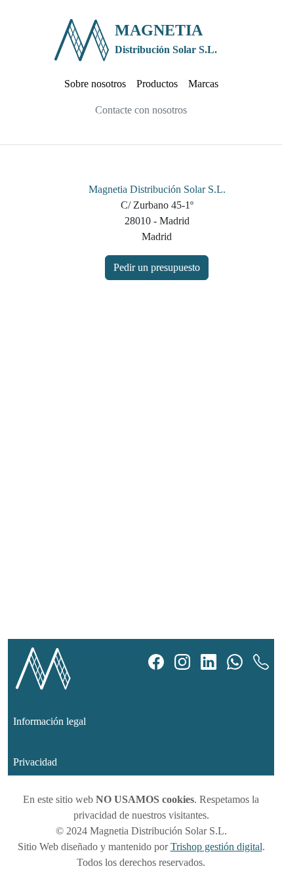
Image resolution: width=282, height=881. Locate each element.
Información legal (49, 721)
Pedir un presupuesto (156, 267)
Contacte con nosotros (141, 109)
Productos (157, 83)
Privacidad (35, 762)
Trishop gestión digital (216, 846)
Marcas (203, 83)
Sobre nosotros (95, 83)
